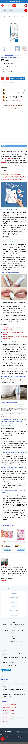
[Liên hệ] (2, 738)
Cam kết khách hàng (8, 713)
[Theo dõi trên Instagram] (3, 732)
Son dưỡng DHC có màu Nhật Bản (12, 174)
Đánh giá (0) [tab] (5, 148)
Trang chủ (6, 16)
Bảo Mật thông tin (7, 719)
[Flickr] (12, 732)
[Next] (24, 32)
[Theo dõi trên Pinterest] (8, 732)
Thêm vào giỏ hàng (17, 78)
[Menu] (2, 5)
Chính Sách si (6, 722)
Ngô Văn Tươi (6, 565)
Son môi (22, 16)
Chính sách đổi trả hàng (9, 707)
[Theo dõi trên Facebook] (1, 732)
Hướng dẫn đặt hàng (8, 710)
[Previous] (3, 32)
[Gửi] (25, 10)
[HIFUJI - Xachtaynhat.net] (14, 5)
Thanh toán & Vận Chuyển (10, 704)
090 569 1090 (18, 105)
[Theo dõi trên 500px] (1, 734)
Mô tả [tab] (3, 146)
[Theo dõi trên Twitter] (5, 732)
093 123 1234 (11, 105)
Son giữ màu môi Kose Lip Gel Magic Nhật (14, 177)
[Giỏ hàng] (25, 5)
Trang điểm (14, 16)
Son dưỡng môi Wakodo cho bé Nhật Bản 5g (21, 542)
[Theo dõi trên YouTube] (10, 732)
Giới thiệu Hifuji (7, 716)
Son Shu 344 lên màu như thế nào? (12, 179)
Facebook (18, 100)
